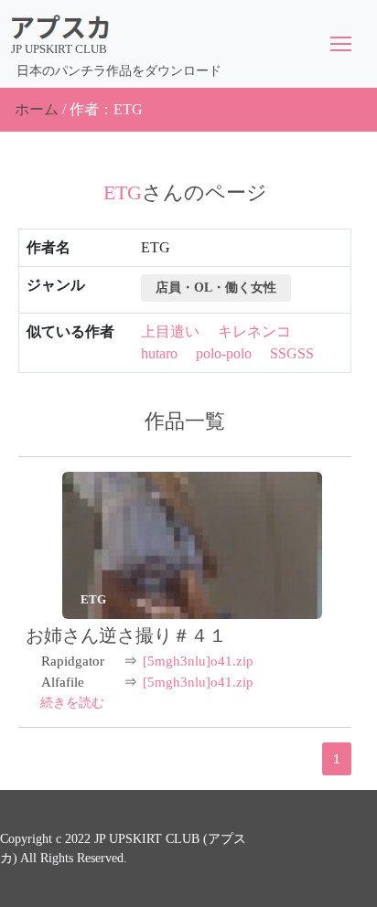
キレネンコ (254, 331)
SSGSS (292, 353)
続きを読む (72, 703)
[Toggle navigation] (340, 44)
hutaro (159, 353)
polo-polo (224, 353)
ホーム (37, 109)
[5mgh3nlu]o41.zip (198, 661)
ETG (93, 599)
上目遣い (170, 331)
